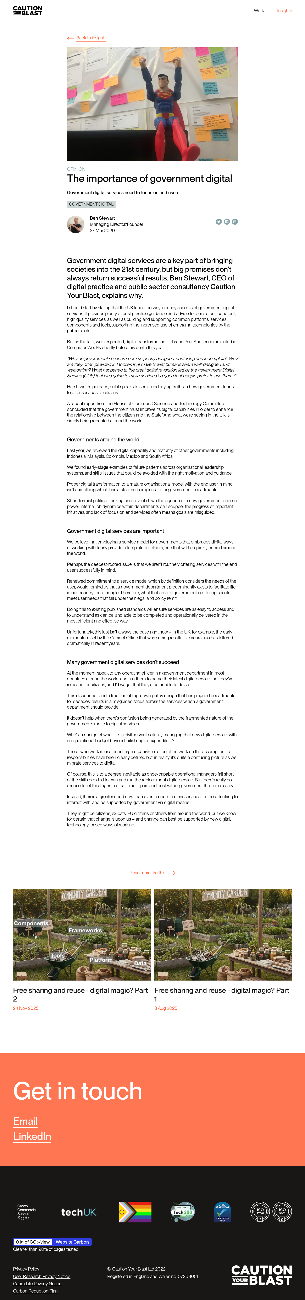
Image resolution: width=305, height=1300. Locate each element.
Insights (284, 10)
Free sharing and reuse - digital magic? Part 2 (80, 994)
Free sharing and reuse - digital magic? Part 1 (221, 994)
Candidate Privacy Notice (37, 1283)
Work (259, 10)
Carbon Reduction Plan (35, 1291)
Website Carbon (72, 1242)
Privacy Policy (26, 1269)
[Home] (27, 10)
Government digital (91, 204)
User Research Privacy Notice (41, 1276)
